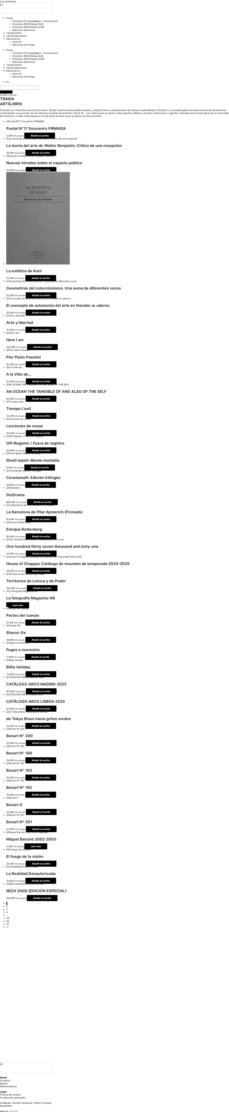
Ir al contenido (8, 1)
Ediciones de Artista (23, 44)
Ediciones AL (13, 38)
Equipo (4, 1083)
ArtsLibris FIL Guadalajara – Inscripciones (35, 21)
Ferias (9, 18)
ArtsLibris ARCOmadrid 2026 (28, 27)
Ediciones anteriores (23, 29)
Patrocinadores (8, 1086)
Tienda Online (14, 32)
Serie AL (17, 41)
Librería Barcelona (16, 35)
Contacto (5, 1080)
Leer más (17, 605)
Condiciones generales (13, 1097)
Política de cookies (10, 1094)
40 (7, 921)
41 (7, 924)
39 (7, 918)
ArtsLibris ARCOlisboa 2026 (27, 24)
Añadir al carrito (40, 135)
